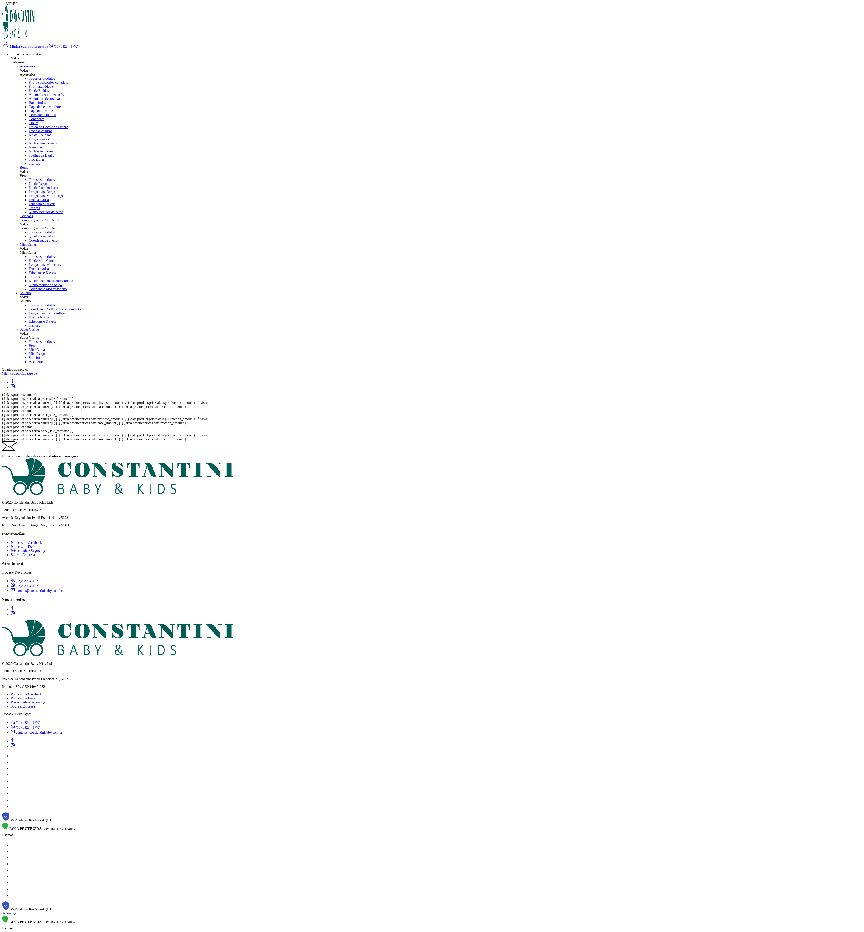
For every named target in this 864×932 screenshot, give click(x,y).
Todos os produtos (42, 78)
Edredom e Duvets (42, 204)
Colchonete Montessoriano (48, 289)
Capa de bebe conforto (45, 107)
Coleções (26, 216)
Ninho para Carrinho (43, 143)
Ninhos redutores (41, 151)
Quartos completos (15, 369)
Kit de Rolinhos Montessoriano (51, 281)
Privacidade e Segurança (28, 551)
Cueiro (33, 123)
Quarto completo (41, 236)
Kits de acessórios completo (48, 82)
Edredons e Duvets (42, 273)
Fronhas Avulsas (40, 131)
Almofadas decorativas (45, 99)
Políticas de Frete (23, 547)
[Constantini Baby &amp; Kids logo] (19, 38)
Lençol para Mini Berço (46, 196)
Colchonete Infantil (42, 115)
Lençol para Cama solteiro (47, 313)
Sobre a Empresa (23, 555)
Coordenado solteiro (43, 240)
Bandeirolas (37, 103)
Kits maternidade (41, 86)
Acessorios (36, 362)
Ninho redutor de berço (45, 285)
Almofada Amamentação (46, 94)
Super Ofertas (29, 329)
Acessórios (27, 66)
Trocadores (37, 159)
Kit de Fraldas (39, 90)
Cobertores (36, 119)
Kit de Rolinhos (40, 135)
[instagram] (13, 387)
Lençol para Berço (42, 192)
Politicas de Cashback (26, 542)
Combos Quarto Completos (39, 220)
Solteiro (25, 293)
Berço (24, 167)
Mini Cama (28, 244)
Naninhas (35, 147)
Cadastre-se (28, 373)
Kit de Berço (38, 184)
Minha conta (11, 373)
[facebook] (12, 382)
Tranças (34, 163)
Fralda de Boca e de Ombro (48, 127)
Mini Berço (37, 354)
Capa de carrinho (41, 111)
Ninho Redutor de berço (46, 212)
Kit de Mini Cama (41, 260)
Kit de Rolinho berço (44, 188)
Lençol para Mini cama (45, 265)
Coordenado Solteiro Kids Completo (55, 309)
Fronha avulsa (39, 200)
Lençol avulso (39, 139)
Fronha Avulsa (39, 317)
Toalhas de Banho (41, 155)
